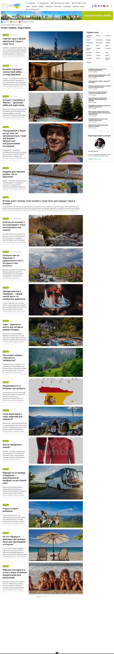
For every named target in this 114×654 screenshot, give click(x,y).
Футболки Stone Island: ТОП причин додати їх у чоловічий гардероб (97, 92)
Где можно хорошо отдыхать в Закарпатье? (12, 358)
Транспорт (108, 39)
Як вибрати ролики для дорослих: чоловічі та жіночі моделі (97, 69)
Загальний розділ (89, 36)
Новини (31, 3)
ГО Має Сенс (80, 3)
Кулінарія (88, 55)
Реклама (88, 62)
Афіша (28, 6)
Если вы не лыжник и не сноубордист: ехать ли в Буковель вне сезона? (14, 226)
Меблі (97, 45)
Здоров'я (108, 35)
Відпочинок (99, 42)
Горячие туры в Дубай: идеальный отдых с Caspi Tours (14, 41)
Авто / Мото (58, 6)
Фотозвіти (76, 6)
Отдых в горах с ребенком (11, 509)
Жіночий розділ (88, 49)
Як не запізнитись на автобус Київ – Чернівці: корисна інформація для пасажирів (97, 99)
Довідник (44, 3)
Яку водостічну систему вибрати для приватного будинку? (98, 125)
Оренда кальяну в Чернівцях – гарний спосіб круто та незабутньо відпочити (14, 295)
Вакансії (41, 6)
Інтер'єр (98, 52)
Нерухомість (49, 6)
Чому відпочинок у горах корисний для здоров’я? (13, 416)
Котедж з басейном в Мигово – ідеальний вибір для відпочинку (14, 102)
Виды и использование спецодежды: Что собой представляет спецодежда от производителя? (99, 113)
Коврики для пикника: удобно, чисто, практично (14, 174)
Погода (82, 6)
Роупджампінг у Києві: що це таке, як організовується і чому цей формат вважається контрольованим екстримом (14, 138)
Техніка (98, 35)
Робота (98, 58)
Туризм (88, 39)
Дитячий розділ (107, 58)
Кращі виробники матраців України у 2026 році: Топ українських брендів (99, 75)
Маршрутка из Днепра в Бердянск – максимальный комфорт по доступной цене (14, 478)
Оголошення (67, 6)
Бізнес (88, 45)
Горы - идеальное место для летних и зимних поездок (13, 327)
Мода (106, 52)
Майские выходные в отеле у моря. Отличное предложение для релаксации (15, 574)
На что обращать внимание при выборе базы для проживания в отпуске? (14, 540)
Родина (107, 55)
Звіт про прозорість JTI (32, 9)
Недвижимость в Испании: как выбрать (14, 387)
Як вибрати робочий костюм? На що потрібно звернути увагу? (98, 119)
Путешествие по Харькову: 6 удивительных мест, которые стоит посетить (13, 260)
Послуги (98, 55)
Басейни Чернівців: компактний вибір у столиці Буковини (12, 72)
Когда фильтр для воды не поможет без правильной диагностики (99, 106)
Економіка (89, 52)
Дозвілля (34, 6)
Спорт (107, 45)
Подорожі (89, 58)
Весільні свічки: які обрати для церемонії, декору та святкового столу (99, 86)
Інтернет (98, 48)
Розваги (107, 42)
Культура (107, 48)
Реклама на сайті (61, 3)
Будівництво (89, 42)
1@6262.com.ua (97, 159)
